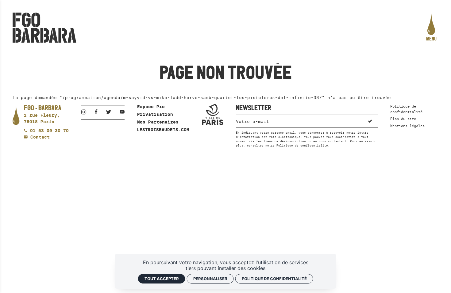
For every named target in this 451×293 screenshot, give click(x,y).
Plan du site (403, 118)
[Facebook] (98, 112)
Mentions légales (407, 126)
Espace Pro (151, 106)
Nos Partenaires (158, 122)
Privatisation (155, 114)
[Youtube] (122, 112)
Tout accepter (162, 278)
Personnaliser (210, 278)
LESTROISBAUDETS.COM (163, 129)
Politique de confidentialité (302, 145)
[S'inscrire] (369, 121)
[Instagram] (85, 112)
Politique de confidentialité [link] (274, 278)
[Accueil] (44, 28)
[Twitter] (110, 112)
